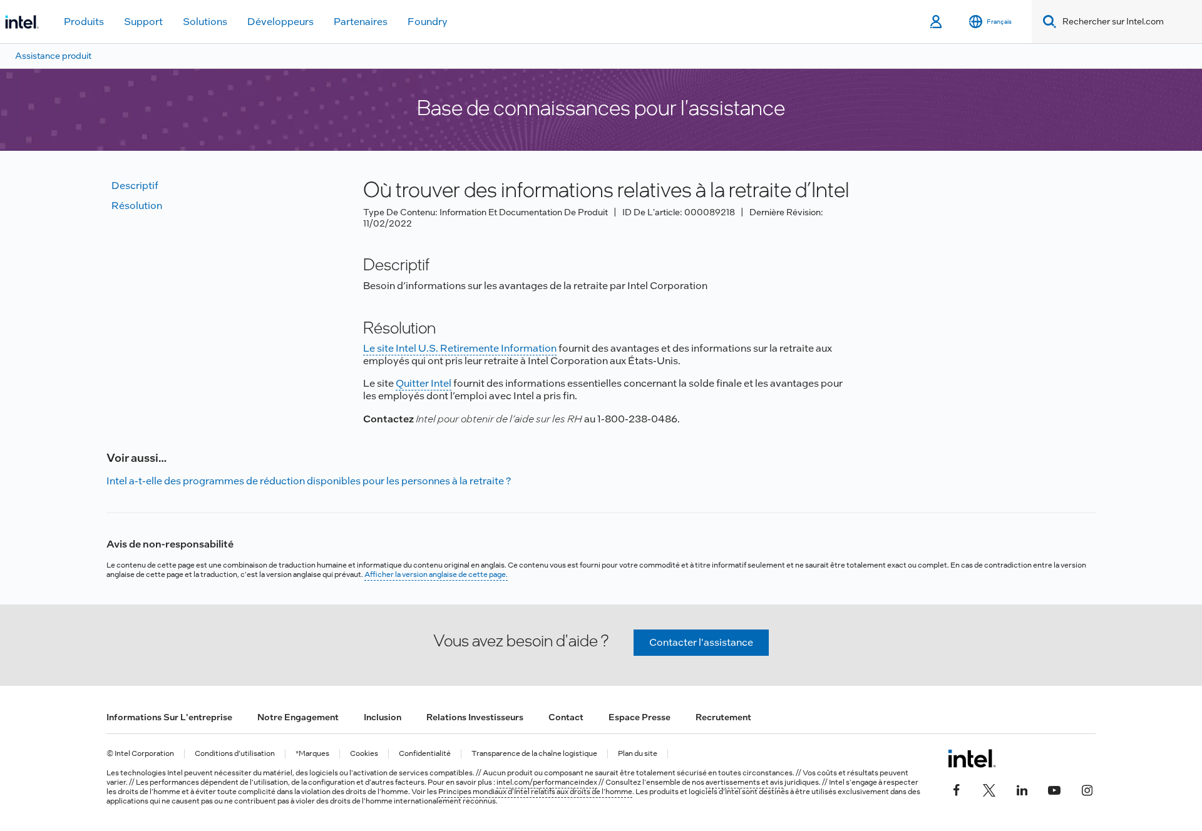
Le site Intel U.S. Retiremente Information (460, 348)
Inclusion (382, 717)
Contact (565, 717)
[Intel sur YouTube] (1054, 788)
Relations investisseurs (474, 717)
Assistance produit (53, 55)
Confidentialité (425, 753)
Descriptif (134, 185)
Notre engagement (298, 717)
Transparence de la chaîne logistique (534, 753)
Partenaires (361, 21)
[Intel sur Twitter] (989, 788)
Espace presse (639, 717)
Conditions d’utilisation (235, 753)
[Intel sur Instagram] (1087, 788)
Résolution (136, 205)
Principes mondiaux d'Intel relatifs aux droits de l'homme (535, 792)
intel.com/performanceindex (546, 782)
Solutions (205, 21)
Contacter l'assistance (701, 642)
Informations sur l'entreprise (169, 717)
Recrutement (723, 717)
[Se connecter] (937, 22)
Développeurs (280, 21)
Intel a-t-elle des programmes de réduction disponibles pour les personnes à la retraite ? (308, 480)
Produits (84, 21)
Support (143, 21)
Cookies (364, 753)
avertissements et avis (744, 782)
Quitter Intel (423, 383)
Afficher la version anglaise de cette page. (436, 574)
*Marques (312, 753)
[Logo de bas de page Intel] (972, 758)
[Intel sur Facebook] (956, 788)
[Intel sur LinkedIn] (1021, 788)
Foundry (428, 21)
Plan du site (637, 753)
